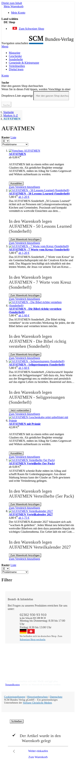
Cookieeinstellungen (14, 696)
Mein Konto (18, 12)
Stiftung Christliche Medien (37, 702)
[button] (39, 22)
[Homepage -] (51, 43)
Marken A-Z (10, 115)
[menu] (38, 61)
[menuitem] (14, 52)
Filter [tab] (6, 579)
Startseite (8, 112)
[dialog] (38, 740)
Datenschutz (56, 696)
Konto (5, 75)
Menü (4, 46)
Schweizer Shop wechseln (32, 639)
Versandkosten (12, 684)
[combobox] (51, 95)
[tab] (40, 651)
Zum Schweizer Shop (31, 28)
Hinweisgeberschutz (37, 696)
